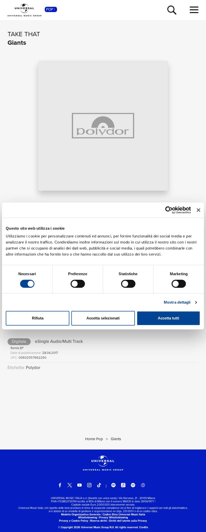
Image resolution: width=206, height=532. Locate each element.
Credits (143, 527)
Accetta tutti (168, 318)
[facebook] (60, 485)
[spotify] (113, 485)
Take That (24, 34)
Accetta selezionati (103, 318)
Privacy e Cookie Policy (73, 521)
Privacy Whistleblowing (113, 517)
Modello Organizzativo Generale (81, 514)
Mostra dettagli (177, 302)
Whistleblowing (87, 517)
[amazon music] (133, 485)
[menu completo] (194, 10)
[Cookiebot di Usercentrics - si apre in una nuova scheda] (169, 210)
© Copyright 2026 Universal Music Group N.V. (86, 527)
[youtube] (79, 485)
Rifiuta (37, 318)
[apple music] (123, 485)
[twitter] (70, 485)
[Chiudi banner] (198, 210)
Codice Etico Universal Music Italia (124, 514)
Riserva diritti (98, 521)
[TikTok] (99, 485)
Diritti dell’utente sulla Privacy (128, 521)
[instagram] (89, 485)
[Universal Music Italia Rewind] (143, 485)
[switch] (78, 284)
